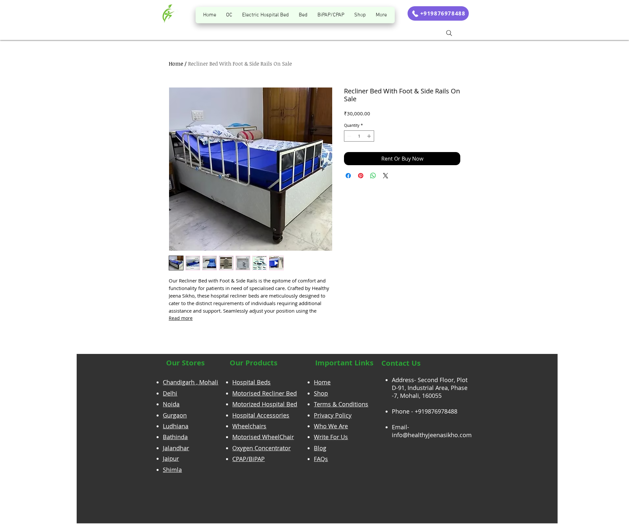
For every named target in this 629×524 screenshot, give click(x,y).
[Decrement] (348, 136)
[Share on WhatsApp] (373, 176)
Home (176, 63)
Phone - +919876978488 (424, 411)
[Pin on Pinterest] (361, 176)
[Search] (449, 33)
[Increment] (369, 136)
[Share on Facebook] (348, 176)
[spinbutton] (359, 136)
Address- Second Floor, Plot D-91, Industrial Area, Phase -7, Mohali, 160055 (429, 387)
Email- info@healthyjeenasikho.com (432, 431)
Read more (181, 318)
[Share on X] (386, 176)
